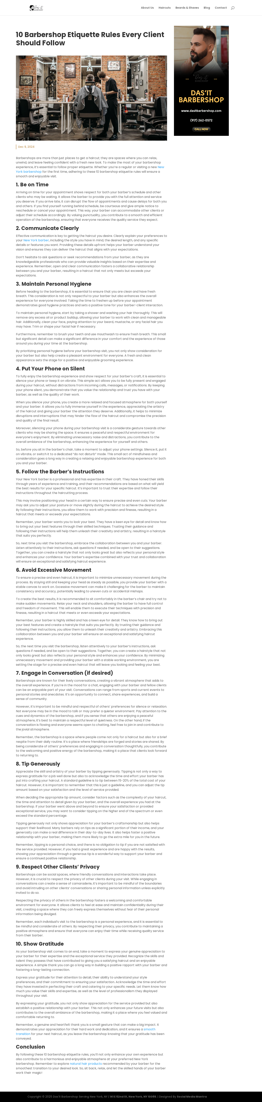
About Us (147, 8)
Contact (221, 8)
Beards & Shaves (187, 8)
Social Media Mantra (192, 1097)
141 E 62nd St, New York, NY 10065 (133, 1097)
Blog (207, 8)
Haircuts (165, 8)
